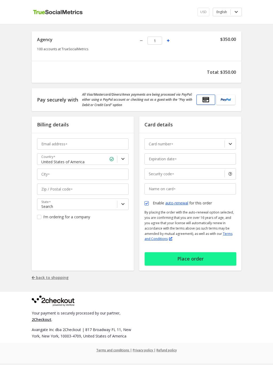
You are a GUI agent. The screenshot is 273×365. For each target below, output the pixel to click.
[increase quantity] (168, 41)
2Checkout (41, 319)
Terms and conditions (113, 350)
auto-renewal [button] (176, 202)
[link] (122, 159)
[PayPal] (225, 100)
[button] (230, 174)
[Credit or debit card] (205, 100)
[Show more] (230, 144)
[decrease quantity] (141, 41)
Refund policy (166, 350)
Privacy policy (143, 350)
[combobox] (83, 162)
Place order (190, 258)
